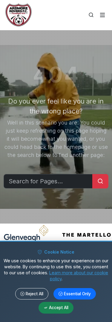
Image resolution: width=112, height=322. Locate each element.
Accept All (58, 307)
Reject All (34, 293)
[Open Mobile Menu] (102, 15)
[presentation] (16, 234)
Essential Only (77, 293)
